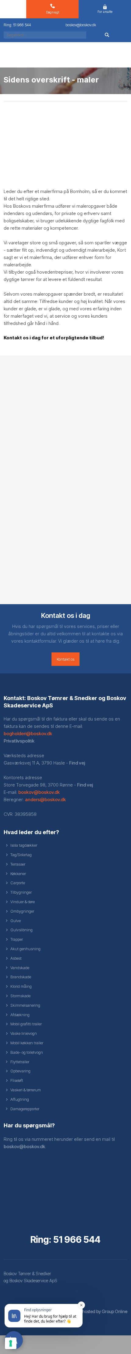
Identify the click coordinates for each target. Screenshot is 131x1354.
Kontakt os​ (65, 659)
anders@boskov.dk (45, 799)
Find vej (77, 763)
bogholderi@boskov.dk (28, 733)
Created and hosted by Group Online (92, 1311)
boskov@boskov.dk (39, 792)
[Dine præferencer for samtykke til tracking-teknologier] (10, 1343)
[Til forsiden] (66, 55)
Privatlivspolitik (19, 741)
